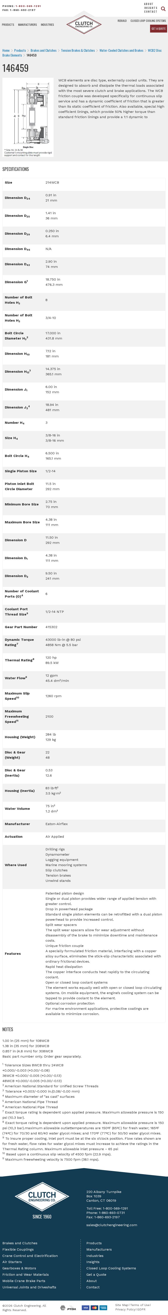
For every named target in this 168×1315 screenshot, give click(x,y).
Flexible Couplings (18, 1249)
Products (8, 24)
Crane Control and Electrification (30, 1256)
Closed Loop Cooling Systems (148, 20)
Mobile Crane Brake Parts (23, 1281)
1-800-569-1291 (28, 6)
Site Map (121, 1305)
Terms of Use (140, 1305)
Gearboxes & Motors (19, 1268)
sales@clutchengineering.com (111, 1225)
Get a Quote (159, 28)
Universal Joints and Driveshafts (29, 1287)
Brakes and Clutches (19, 1243)
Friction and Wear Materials (25, 1274)
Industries (47, 24)
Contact (151, 11)
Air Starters (12, 1262)
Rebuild (122, 20)
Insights (151, 8)
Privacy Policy (125, 1309)
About (149, 4)
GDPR (141, 1309)
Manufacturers (27, 24)
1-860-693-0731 (112, 1213)
